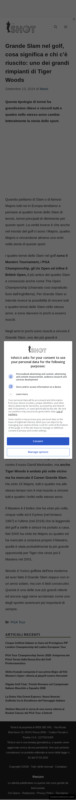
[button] (38, 394)
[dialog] (38, 400)
